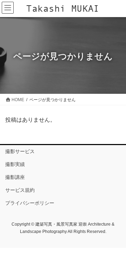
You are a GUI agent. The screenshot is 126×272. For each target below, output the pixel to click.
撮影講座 (15, 177)
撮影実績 (15, 164)
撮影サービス (20, 151)
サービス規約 (20, 190)
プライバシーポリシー (29, 203)
